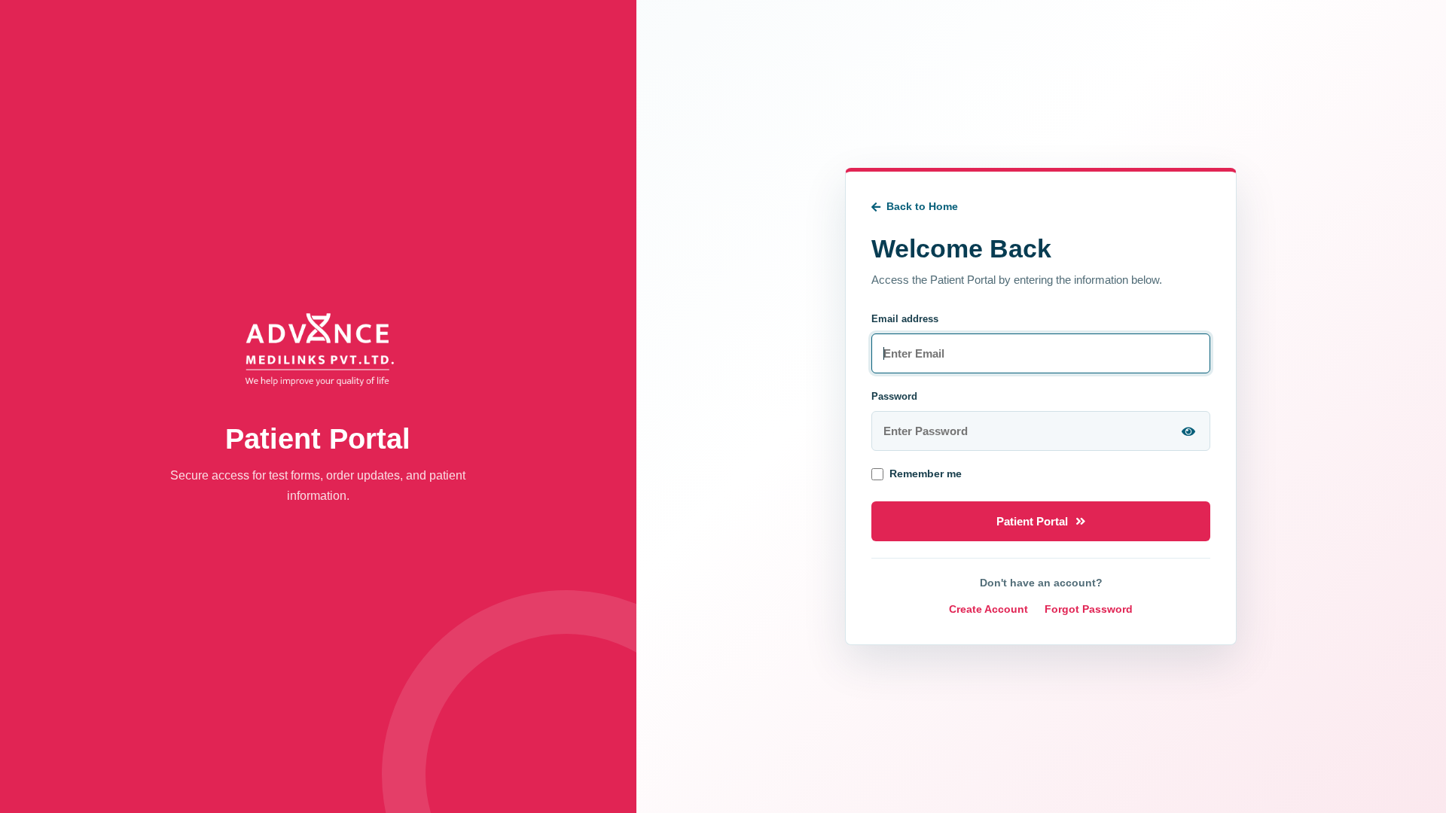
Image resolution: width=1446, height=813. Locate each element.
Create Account (988, 609)
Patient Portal (1032, 521)
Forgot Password (1089, 609)
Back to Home (922, 206)
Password (894, 396)
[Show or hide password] (1188, 431)
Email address (904, 318)
